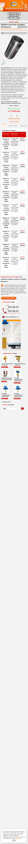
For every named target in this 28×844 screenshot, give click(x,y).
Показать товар (21, 26)
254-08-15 (13, 307)
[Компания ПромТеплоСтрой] (14, 6)
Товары (4, 125)
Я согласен (14, 840)
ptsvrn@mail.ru (14, 16)
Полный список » (6, 401)
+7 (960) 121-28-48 (13, 14)
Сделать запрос (14, 121)
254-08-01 (13, 311)
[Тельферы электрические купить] (11, 350)
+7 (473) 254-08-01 (13, 13)
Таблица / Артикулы (13, 125)
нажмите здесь (18, 838)
